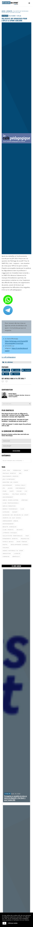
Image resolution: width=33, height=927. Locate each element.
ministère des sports (10, 482)
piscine (19, 491)
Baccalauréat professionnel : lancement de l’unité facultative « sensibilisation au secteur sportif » (15, 420)
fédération (17, 470)
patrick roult (20, 485)
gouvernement (8, 497)
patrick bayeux (8, 541)
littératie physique (10, 532)
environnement (8, 524)
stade (5, 491)
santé (12, 491)
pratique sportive (9, 473)
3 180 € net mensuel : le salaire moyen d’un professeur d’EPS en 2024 (16, 425)
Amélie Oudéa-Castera (10, 500)
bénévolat (16, 556)
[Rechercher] (29, 404)
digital (5, 544)
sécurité (20, 529)
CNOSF (26, 470)
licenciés (17, 553)
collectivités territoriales (12, 535)
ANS (20, 473)
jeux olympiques (9, 479)
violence (6, 547)
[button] (6, 370)
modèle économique (10, 509)
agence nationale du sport (13, 550)
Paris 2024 (6, 470)
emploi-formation (9, 506)
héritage (10, 362)
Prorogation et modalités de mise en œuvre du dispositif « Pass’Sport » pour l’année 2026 (15, 798)
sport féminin (22, 541)
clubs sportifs (8, 529)
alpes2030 (6, 512)
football (6, 494)
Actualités (9, 11)
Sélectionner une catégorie (12, 460)
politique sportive (19, 494)
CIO (26, 491)
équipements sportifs (10, 476)
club (22, 509)
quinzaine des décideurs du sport (15, 515)
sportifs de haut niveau (12, 518)
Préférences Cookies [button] (13, 923)
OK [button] (4, 923)
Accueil (4, 11)
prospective (25, 538)
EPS (6, 362)
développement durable (19, 544)
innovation (7, 553)
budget (15, 512)
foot (27, 535)
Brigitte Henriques (9, 527)
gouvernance (7, 485)
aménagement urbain (10, 521)
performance (20, 488)
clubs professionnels (11, 503)
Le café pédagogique (9, 357)
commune (6, 556)
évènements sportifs (10, 538)
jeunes (10, 488)
